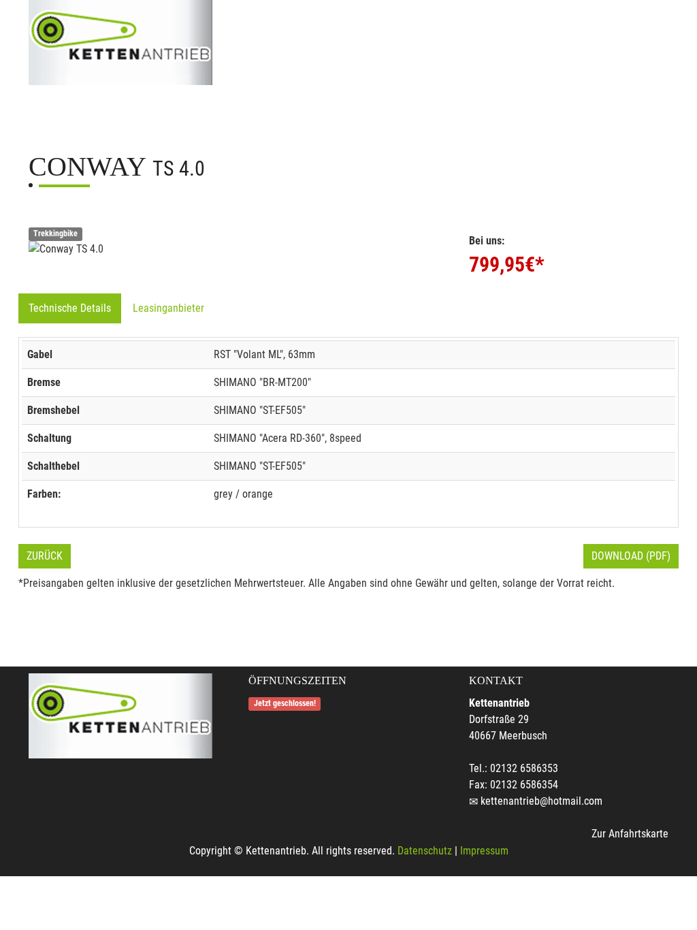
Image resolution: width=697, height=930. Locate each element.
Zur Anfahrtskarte (629, 833)
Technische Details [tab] (70, 308)
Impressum (484, 850)
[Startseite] (120, 42)
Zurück (45, 555)
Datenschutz (425, 850)
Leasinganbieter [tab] (168, 308)
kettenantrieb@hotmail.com (541, 801)
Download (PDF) (630, 555)
